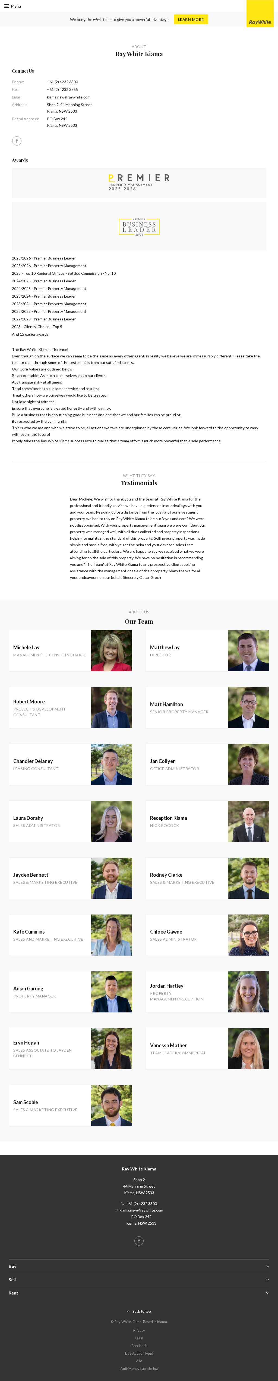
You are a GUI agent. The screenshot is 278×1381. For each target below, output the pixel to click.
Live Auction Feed (139, 1353)
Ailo (139, 1361)
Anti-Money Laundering (139, 1368)
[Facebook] (16, 141)
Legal (139, 1338)
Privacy (139, 1330)
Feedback (139, 1345)
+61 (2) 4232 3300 (62, 81)
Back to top (141, 1311)
